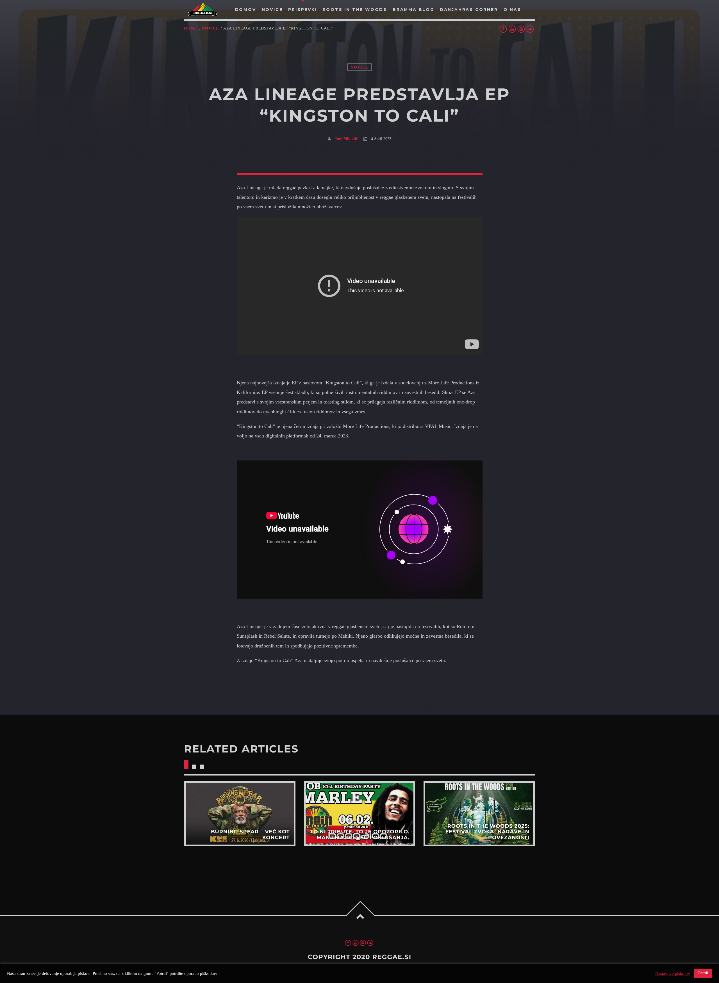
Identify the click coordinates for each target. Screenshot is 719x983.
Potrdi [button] (703, 973)
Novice (210, 28)
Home (190, 28)
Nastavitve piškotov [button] (672, 973)
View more (239, 813)
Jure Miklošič (346, 138)
